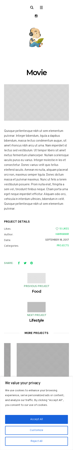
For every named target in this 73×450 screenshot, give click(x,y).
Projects (63, 245)
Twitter (25, 263)
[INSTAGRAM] (36, 16)
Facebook (19, 263)
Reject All (36, 441)
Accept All (36, 419)
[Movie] (36, 102)
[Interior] (40, 366)
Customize (36, 430)
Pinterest (31, 263)
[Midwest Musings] (36, 37)
